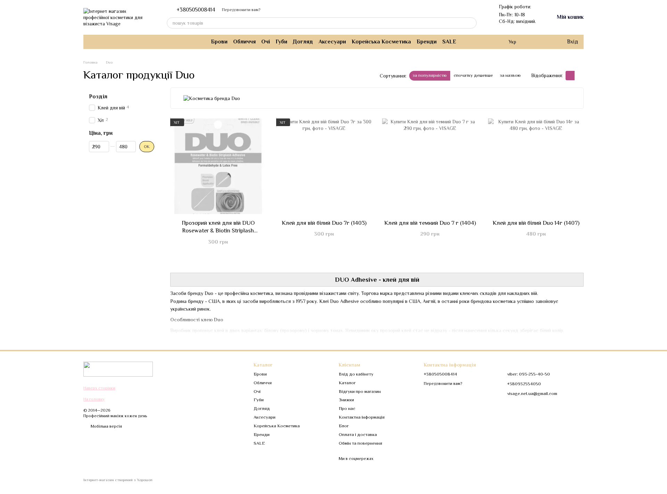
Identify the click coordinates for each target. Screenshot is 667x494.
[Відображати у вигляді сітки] (570, 75)
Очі (265, 42)
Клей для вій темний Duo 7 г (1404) (430, 223)
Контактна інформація (362, 417)
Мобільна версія (106, 426)
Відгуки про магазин (360, 391)
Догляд (303, 42)
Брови (219, 42)
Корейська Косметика (381, 42)
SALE (449, 42)
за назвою (510, 75)
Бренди (427, 42)
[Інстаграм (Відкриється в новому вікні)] (91, 41)
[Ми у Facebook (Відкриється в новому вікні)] (100, 41)
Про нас (347, 408)
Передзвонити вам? (241, 9)
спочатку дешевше (473, 75)
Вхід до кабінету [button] (356, 374)
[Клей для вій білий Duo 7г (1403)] (324, 166)
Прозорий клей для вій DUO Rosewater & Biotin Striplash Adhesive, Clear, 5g (218, 230)
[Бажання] (546, 41)
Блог (344, 425)
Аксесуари (332, 42)
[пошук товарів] (471, 22)
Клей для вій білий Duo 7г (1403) (324, 223)
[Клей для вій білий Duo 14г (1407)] (536, 166)
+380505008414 (195, 10)
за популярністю (430, 75)
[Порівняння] (532, 41)
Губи (281, 42)
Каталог (347, 382)
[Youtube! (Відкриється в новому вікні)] (108, 41)
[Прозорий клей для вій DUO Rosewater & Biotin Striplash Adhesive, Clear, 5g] (218, 166)
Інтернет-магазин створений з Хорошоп (118, 480)
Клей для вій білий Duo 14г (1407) (536, 223)
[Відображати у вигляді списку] (579, 75)
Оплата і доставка (358, 434)
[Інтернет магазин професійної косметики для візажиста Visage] (118, 368)
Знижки (346, 399)
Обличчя (244, 42)
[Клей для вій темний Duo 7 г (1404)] (430, 166)
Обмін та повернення (360, 443)
